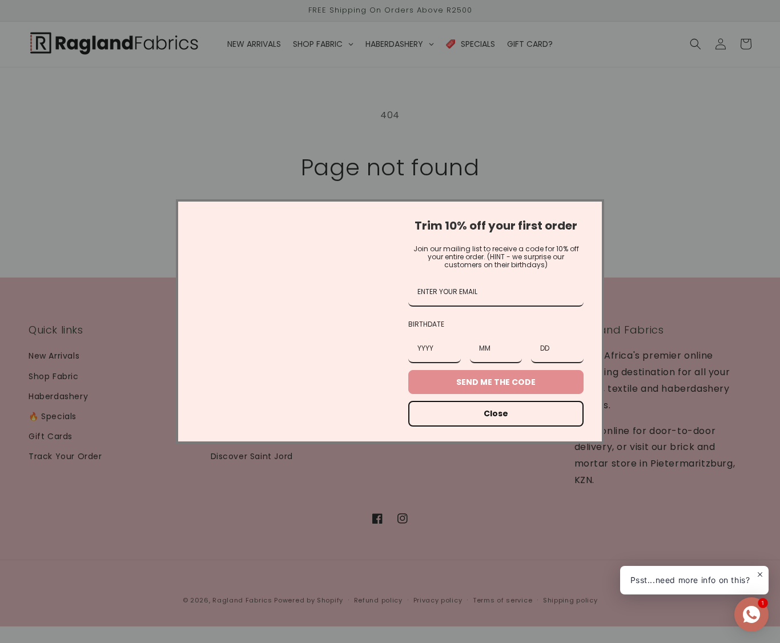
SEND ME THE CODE (496, 382)
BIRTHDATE (426, 324)
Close (496, 413)
